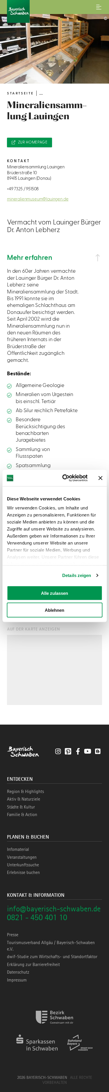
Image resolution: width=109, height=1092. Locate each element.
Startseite (20, 93)
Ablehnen (54, 610)
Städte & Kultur (21, 807)
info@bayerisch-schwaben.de (54, 908)
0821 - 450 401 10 (37, 917)
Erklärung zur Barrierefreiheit (33, 964)
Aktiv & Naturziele (23, 799)
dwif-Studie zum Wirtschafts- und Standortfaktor (52, 956)
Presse (12, 934)
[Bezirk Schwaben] (54, 1027)
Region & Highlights (25, 791)
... (41, 93)
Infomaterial (18, 849)
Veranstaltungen (22, 857)
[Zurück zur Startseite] (54, 11)
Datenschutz (18, 972)
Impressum (17, 980)
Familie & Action (22, 814)
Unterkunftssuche (23, 865)
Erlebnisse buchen (23, 872)
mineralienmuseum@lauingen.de (38, 199)
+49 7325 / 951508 (23, 189)
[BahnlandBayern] (80, 1052)
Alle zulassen (54, 592)
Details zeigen (76, 575)
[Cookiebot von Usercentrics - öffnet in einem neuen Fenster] (64, 478)
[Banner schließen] (100, 478)
